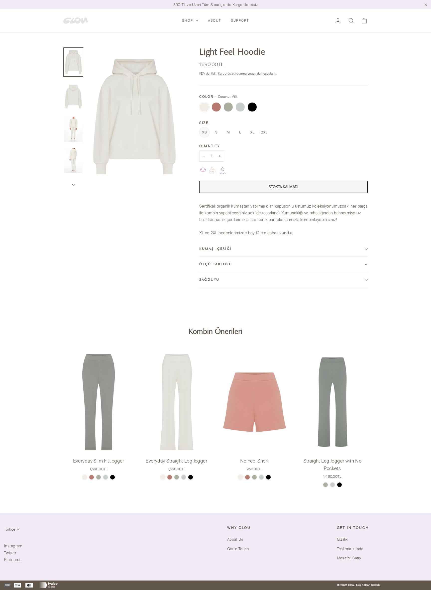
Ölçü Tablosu (215, 264)
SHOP (188, 20)
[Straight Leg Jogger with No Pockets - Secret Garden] (325, 484)
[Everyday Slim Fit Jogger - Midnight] (112, 477)
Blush (216, 107)
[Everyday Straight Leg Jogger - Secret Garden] (176, 477)
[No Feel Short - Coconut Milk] (240, 477)
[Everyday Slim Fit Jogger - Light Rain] (105, 477)
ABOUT (214, 20)
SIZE (204, 123)
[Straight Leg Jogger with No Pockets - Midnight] (339, 484)
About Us (235, 539)
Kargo (222, 73)
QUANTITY (209, 146)
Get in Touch (238, 548)
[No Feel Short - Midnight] (268, 477)
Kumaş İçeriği (215, 249)
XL (252, 132)
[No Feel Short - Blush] (247, 477)
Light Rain (240, 107)
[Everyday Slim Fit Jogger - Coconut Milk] (84, 477)
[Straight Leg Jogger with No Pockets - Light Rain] (332, 484)
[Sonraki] (73, 183)
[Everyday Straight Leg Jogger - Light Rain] (183, 477)
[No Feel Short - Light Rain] (261, 477)
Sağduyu (209, 280)
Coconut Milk (204, 107)
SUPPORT (240, 20)
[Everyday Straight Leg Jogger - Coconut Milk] (162, 477)
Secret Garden (228, 107)
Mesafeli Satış (349, 558)
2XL (264, 132)
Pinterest (12, 559)
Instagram (13, 545)
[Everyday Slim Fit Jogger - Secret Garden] (98, 477)
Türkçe (9, 529)
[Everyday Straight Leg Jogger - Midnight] (190, 477)
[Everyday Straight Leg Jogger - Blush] (169, 477)
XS (204, 132)
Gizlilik (342, 539)
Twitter (10, 552)
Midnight (252, 107)
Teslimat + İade (350, 548)
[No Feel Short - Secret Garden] (254, 477)
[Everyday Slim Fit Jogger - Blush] (91, 477)
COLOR (218, 97)
